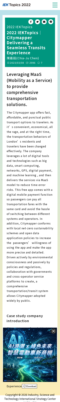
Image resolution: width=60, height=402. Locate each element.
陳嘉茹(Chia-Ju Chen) (23, 58)
